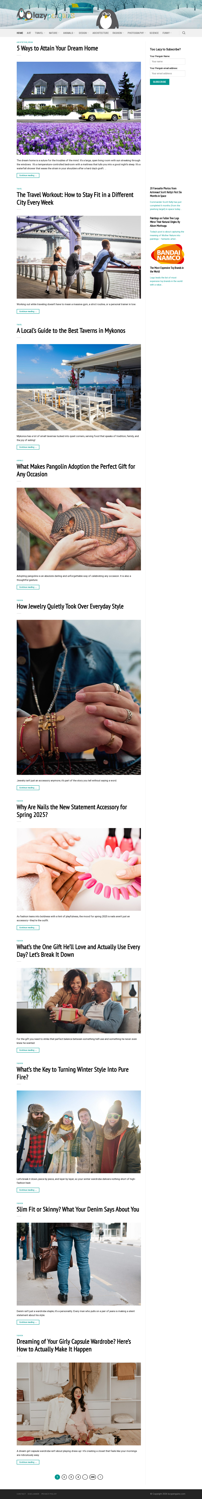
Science (154, 32)
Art (29, 32)
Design (83, 32)
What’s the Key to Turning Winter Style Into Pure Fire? (73, 1073)
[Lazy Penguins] (46, 14)
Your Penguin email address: (164, 68)
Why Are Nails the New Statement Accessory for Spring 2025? (72, 810)
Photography (136, 32)
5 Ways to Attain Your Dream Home (58, 48)
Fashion (117, 32)
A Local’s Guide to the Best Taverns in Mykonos (71, 330)
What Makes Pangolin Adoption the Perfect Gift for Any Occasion (76, 470)
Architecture (101, 32)
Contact (21, 1494)
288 (93, 1477)
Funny (166, 32)
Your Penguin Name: (160, 56)
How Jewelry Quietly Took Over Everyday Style (70, 606)
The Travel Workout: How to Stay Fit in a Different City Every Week (75, 198)
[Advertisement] (172, 135)
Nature (53, 32)
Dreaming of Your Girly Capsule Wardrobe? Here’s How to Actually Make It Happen (74, 1345)
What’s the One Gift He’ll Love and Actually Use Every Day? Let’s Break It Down (78, 950)
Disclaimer (33, 1494)
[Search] (183, 33)
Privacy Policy (49, 1494)
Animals (68, 32)
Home (20, 32)
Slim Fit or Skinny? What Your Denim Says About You (78, 1209)
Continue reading (28, 175)
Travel (39, 32)
